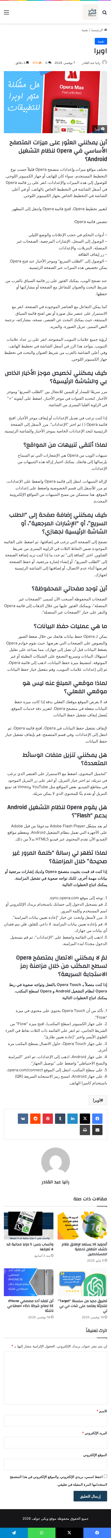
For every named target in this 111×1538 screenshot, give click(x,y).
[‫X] (85, 1119)
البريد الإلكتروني (94, 1433)
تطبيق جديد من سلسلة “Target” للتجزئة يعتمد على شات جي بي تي (82, 1306)
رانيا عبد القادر (91, 63)
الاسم (102, 1411)
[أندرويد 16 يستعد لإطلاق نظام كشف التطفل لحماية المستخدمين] (82, 1225)
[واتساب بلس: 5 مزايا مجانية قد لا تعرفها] (28, 1225)
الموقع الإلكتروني (95, 1455)
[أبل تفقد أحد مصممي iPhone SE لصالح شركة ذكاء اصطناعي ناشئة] (28, 1282)
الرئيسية (97, 30)
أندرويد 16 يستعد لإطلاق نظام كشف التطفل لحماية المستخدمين (84, 1249)
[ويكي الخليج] (90, 12)
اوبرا (96, 1100)
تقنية (85, 30)
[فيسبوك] (97, 1119)
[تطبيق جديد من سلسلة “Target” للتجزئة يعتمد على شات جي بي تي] (82, 1282)
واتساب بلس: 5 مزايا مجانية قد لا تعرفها (29, 1247)
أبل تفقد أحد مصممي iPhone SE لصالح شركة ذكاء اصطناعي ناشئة (30, 1306)
